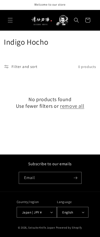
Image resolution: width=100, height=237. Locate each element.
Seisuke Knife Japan (41, 227)
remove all (72, 106)
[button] (10, 20)
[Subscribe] (75, 178)
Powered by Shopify (69, 227)
